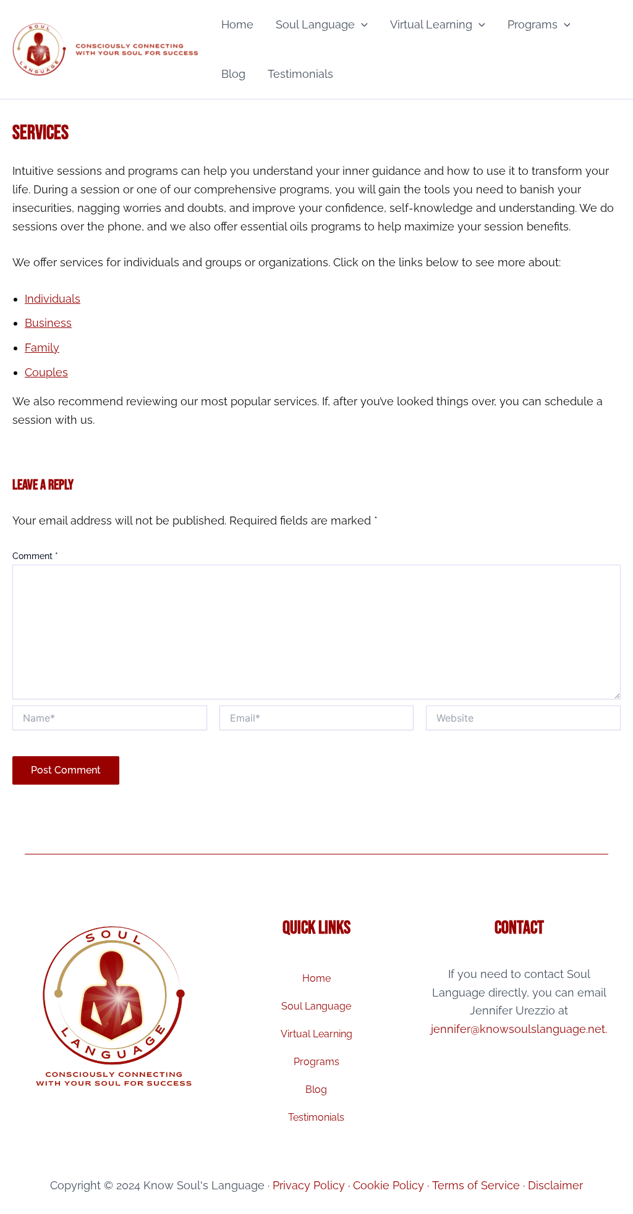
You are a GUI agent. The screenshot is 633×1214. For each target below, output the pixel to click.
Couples (46, 372)
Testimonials (300, 73)
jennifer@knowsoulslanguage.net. (519, 1028)
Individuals (52, 298)
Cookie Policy (388, 1185)
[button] (361, 24)
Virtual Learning (431, 24)
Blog (233, 73)
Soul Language (315, 24)
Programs (533, 24)
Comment (35, 556)
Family (42, 347)
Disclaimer (555, 1185)
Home (237, 24)
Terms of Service (476, 1185)
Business (48, 322)
